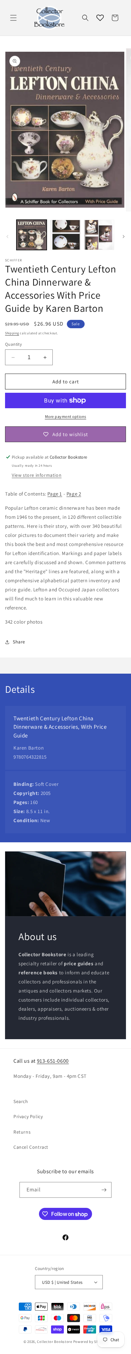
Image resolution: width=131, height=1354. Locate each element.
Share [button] (19, 642)
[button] (13, 17)
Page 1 (54, 494)
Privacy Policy (28, 1116)
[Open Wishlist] (100, 17)
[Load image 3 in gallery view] (99, 235)
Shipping (12, 333)
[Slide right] (123, 236)
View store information (36, 475)
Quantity (13, 344)
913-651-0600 (53, 1060)
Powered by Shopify (90, 1341)
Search (20, 1101)
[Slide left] (7, 236)
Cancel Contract (30, 1147)
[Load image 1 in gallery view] (31, 235)
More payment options (65, 416)
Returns (22, 1132)
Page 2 (74, 494)
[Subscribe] (103, 1190)
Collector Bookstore (54, 1341)
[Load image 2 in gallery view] (65, 235)
